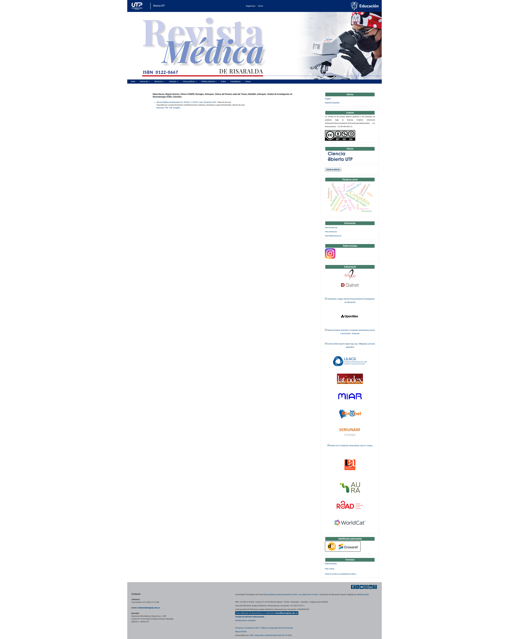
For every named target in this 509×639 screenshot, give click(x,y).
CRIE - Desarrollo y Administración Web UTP (267, 635)
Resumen (160, 108)
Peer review (329, 569)
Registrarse (250, 6)
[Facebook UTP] (353, 587)
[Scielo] (350, 274)
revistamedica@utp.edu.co (149, 608)
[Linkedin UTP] (370, 587)
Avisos (248, 81)
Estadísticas (236, 81)
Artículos (173, 81)
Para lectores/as (331, 228)
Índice (223, 81)
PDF (166, 108)
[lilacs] (350, 361)
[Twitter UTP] (357, 587)
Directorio (158, 81)
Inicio (133, 81)
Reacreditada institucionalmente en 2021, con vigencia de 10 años (291, 594)
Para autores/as (331, 232)
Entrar (260, 6)
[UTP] (137, 6)
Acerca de (144, 81)
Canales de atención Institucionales (249, 617)
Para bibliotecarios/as (333, 236)
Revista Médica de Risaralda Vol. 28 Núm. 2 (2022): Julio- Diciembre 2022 (186, 102)
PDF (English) (174, 108)
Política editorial (208, 81)
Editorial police (331, 564)
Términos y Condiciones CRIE (247, 628)
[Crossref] (343, 546)
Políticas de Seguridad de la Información (276, 628)
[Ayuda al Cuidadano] (375, 587)
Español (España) (332, 103)
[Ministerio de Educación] (364, 6)
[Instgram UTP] (366, 587)
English (328, 99)
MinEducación (363, 594)
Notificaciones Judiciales (245, 620)
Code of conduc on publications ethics (340, 574)
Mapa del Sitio (241, 632)
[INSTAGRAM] (330, 253)
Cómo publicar (189, 81)
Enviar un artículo (333, 169)
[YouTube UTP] (362, 587)
